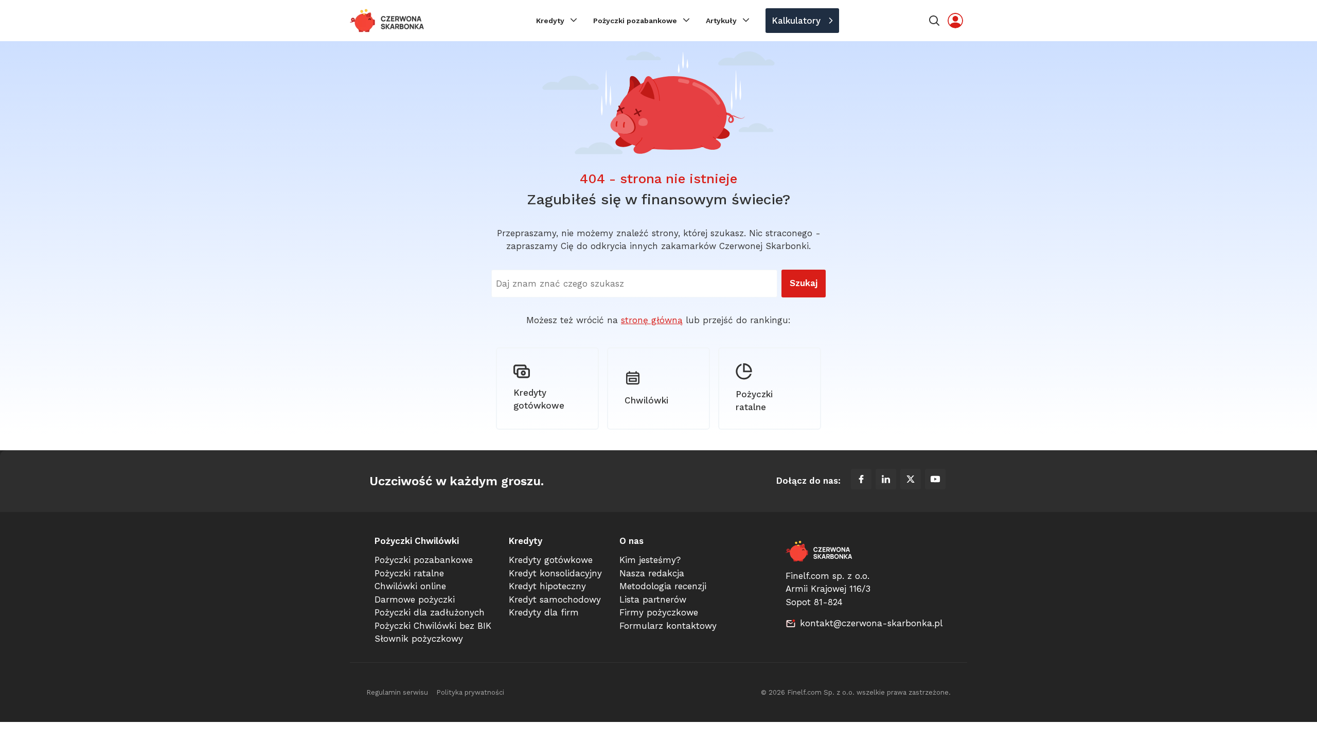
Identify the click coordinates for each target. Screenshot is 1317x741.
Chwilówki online (410, 586)
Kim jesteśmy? (650, 560)
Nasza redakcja (651, 573)
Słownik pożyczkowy (419, 638)
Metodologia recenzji (662, 586)
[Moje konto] (955, 20)
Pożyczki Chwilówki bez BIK (433, 626)
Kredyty (550, 20)
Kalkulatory (796, 20)
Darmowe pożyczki (415, 599)
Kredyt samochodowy (555, 599)
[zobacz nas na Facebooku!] (861, 481)
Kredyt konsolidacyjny (555, 573)
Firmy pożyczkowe (658, 612)
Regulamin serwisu (397, 692)
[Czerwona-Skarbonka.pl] (387, 20)
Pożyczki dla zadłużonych (430, 612)
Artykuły (721, 20)
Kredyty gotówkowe (538, 399)
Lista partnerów (652, 599)
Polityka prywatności (470, 692)
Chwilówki (646, 400)
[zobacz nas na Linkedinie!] (886, 481)
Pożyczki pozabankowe (635, 20)
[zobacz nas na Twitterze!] (910, 481)
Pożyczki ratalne (754, 401)
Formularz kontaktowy (668, 626)
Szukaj (803, 283)
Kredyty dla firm (544, 612)
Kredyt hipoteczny (547, 586)
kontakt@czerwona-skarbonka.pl (871, 623)
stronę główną (652, 320)
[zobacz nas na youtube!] (935, 481)
